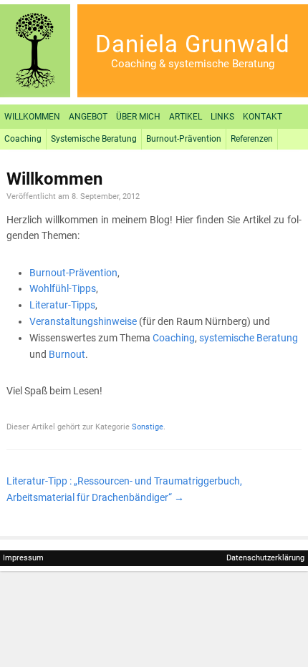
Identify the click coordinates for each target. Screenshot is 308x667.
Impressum (23, 558)
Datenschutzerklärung (265, 558)
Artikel (185, 117)
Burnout (67, 354)
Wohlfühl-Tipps (62, 288)
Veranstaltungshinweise (83, 321)
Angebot (88, 117)
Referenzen (252, 139)
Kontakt (262, 117)
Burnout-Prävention (183, 139)
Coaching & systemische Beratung (192, 63)
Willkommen (32, 117)
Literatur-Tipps (62, 305)
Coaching (23, 139)
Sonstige (147, 427)
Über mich (138, 117)
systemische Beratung (248, 338)
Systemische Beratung (94, 139)
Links (222, 117)
